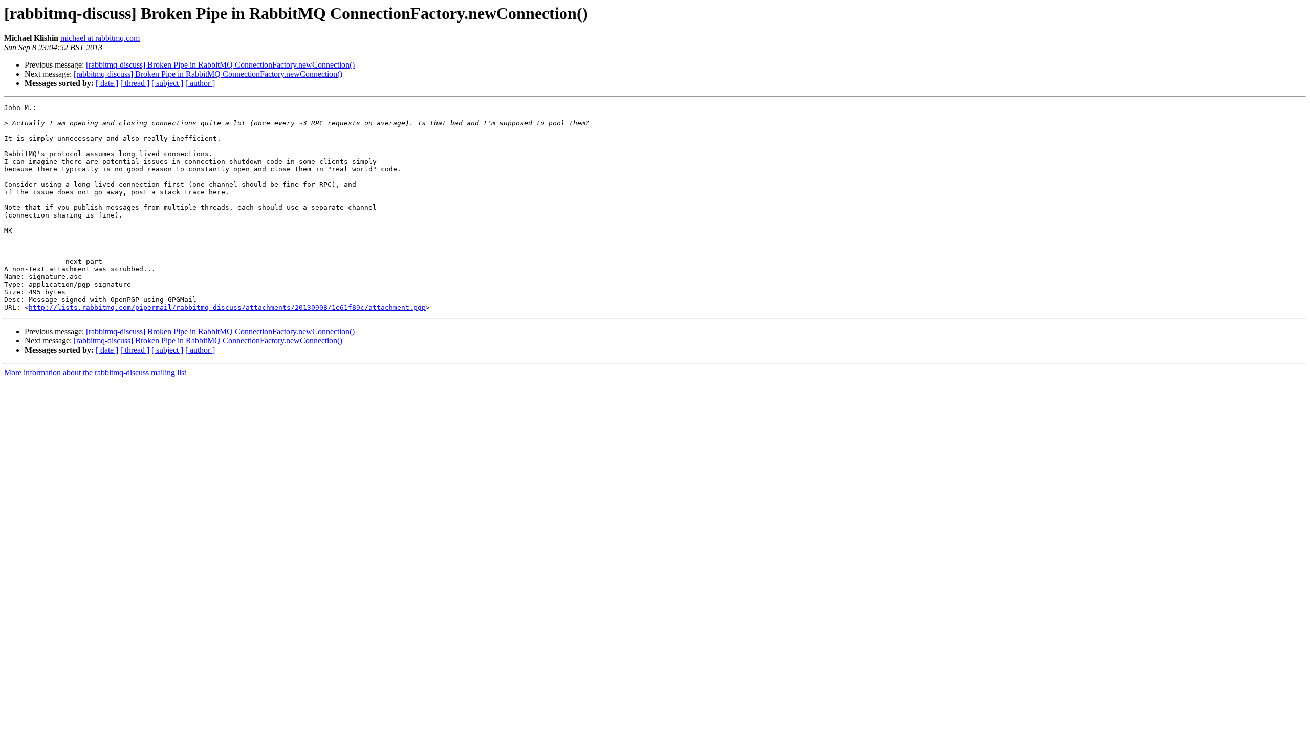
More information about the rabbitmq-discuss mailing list (95, 372)
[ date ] (107, 83)
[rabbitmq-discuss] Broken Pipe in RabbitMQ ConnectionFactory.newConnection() (220, 64)
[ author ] (200, 83)
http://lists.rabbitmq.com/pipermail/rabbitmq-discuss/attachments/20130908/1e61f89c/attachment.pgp (227, 307)
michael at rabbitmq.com (100, 38)
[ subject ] (167, 83)
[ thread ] (134, 83)
